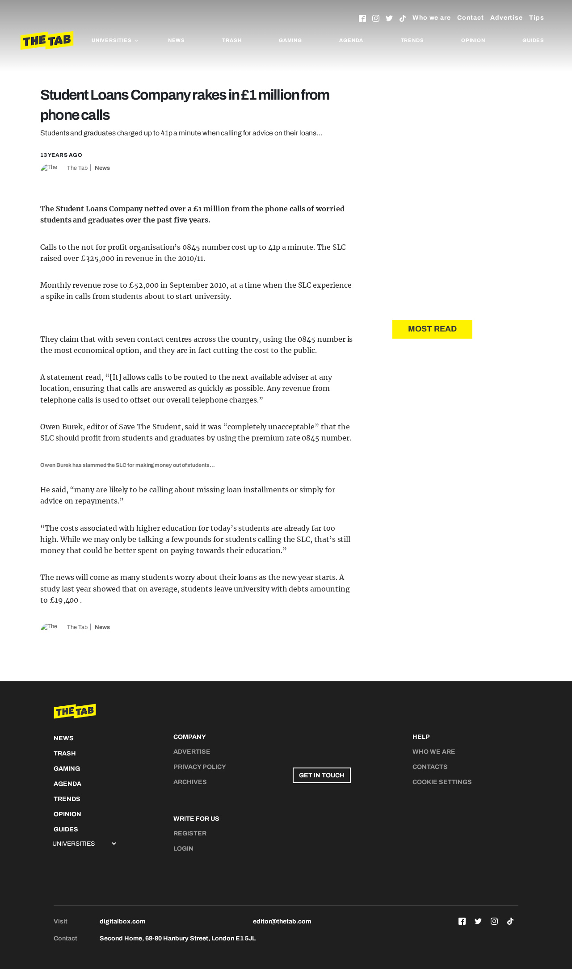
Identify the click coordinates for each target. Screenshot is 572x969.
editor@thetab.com (282, 921)
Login (183, 848)
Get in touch (322, 775)
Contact (470, 17)
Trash (231, 40)
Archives (190, 782)
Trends (412, 40)
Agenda (351, 40)
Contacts (430, 766)
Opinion (473, 40)
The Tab (77, 168)
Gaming (290, 40)
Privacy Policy (199, 766)
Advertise (506, 17)
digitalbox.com (122, 921)
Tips (536, 17)
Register (189, 833)
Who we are (431, 17)
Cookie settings (442, 782)
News (176, 40)
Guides (533, 40)
